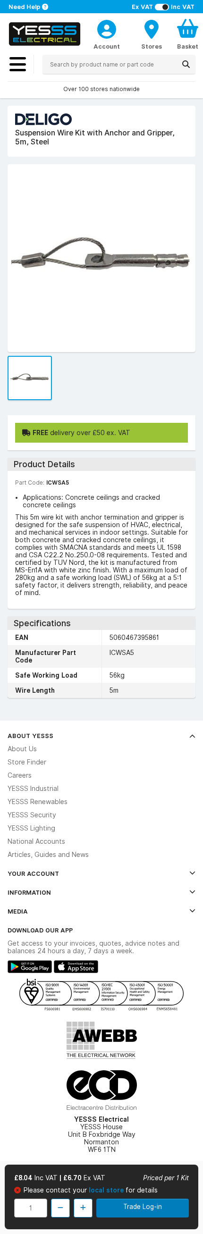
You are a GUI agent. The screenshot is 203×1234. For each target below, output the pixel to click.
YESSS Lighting (31, 828)
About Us (22, 749)
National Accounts (36, 841)
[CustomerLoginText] (106, 28)
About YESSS (30, 735)
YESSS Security (32, 815)
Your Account (33, 873)
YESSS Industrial (33, 788)
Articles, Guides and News (48, 854)
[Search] (186, 64)
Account (106, 46)
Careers (20, 775)
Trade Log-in (142, 1206)
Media (18, 911)
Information (29, 892)
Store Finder (27, 762)
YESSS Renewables (38, 802)
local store (107, 1190)
